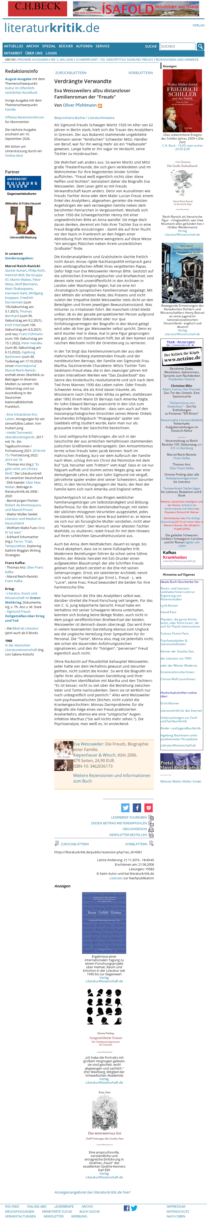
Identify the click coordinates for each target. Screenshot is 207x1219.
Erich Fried (13, 325)
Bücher (66, 46)
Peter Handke (31, 343)
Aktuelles (13, 46)
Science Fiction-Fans (175, 633)
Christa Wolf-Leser (174, 679)
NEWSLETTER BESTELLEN (128, 834)
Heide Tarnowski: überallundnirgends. (20, 434)
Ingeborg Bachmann (20, 354)
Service (103, 46)
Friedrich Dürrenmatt (19, 299)
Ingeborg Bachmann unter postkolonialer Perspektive (179, 737)
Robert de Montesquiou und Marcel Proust (23, 507)
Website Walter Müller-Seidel (180, 781)
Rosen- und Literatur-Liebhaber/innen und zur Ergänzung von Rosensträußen (178, 593)
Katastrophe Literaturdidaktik (181, 420)
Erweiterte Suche (57, 1211)
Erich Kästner (170, 703)
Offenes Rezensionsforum (24, 117)
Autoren (84, 46)
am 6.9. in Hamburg (186, 446)
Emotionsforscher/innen (177, 672)
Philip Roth (36, 270)
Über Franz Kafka (182, 468)
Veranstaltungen (20, 1216)
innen (191, 679)
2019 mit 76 (13, 459)
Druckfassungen (19, 1211)
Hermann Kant (16, 293)
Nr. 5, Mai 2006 (62, 59)
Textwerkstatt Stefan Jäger (181, 488)
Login (51, 53)
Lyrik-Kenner (169, 605)
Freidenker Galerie (182, 379)
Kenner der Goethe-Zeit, (177, 651)
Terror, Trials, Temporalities (19, 543)
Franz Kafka (13, 581)
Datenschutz (178, 1211)
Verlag (198, 25)
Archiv (32, 46)
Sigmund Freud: (24, 616)
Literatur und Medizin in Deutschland (23, 520)
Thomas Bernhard (18, 313)
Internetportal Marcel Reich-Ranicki (20, 367)
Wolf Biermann (26, 284)
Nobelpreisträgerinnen (182, 478)
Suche (151, 46)
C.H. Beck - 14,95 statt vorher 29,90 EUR (182, 147)
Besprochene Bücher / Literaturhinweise (84, 117)
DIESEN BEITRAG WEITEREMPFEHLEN (119, 823)
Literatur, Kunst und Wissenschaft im (23, 598)
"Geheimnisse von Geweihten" (181, 404)
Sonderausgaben (19, 258)
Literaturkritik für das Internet (181, 710)
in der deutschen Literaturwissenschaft (21, 647)
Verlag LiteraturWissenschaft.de (104, 979)
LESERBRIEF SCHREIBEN (129, 817)
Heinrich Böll (14, 275)
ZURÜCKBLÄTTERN (70, 72)
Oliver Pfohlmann (80, 105)
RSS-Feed (12, 1206)
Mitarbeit (13, 53)
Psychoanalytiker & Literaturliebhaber (174, 642)
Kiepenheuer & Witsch (94, 755)
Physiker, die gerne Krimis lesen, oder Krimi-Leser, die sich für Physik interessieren (180, 622)
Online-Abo (13, 155)
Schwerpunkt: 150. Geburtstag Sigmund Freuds (114, 59)
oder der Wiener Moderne (179, 665)
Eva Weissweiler (88, 744)
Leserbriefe (64, 1206)
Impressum (176, 1206)
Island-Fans (168, 612)
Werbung (79, 1216)
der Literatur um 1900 (176, 658)
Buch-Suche (90, 1211)
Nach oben (176, 1216)
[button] (125, 807)
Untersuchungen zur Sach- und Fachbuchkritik (179, 719)
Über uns (34, 53)
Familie (10, 109)
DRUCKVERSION (135, 829)
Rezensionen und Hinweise (177, 59)
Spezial (49, 46)
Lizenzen (116, 878)
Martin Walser (20, 279)
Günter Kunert (16, 270)
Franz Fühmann (31, 334)
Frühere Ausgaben (33, 59)
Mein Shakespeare (19, 288)
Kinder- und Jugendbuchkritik (181, 728)
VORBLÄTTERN (141, 72)
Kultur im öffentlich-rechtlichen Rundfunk (21, 90)
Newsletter (54, 1216)
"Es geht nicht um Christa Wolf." (22, 469)
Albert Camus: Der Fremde (181, 389)
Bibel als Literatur (25, 628)
